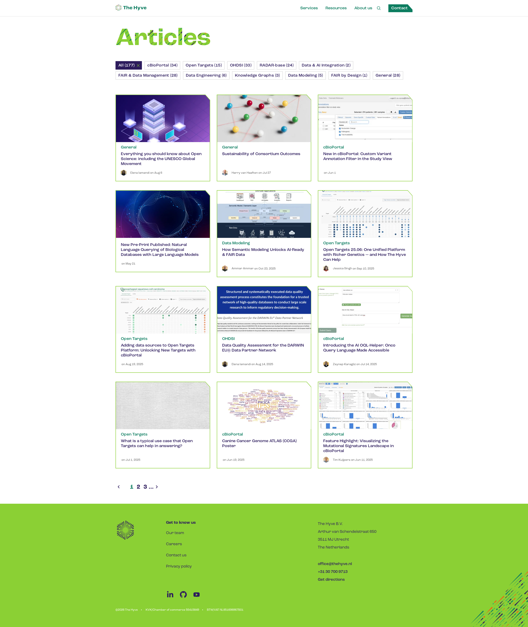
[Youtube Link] (198, 598)
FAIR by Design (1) (349, 76)
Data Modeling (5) (305, 76)
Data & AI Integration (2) (326, 65)
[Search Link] (379, 8)
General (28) (388, 76)
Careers (174, 544)
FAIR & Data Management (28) (148, 76)
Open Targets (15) (204, 65)
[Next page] (157, 487)
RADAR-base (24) (276, 65)
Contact (399, 8)
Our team (175, 533)
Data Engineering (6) (206, 76)
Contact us (176, 555)
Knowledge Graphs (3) (257, 76)
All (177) (126, 65)
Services (309, 8)
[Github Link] (185, 598)
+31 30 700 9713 (333, 572)
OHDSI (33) (240, 65)
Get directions (331, 580)
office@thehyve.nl (335, 564)
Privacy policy (179, 567)
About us (363, 8)
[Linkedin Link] (172, 598)
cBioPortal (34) (162, 65)
